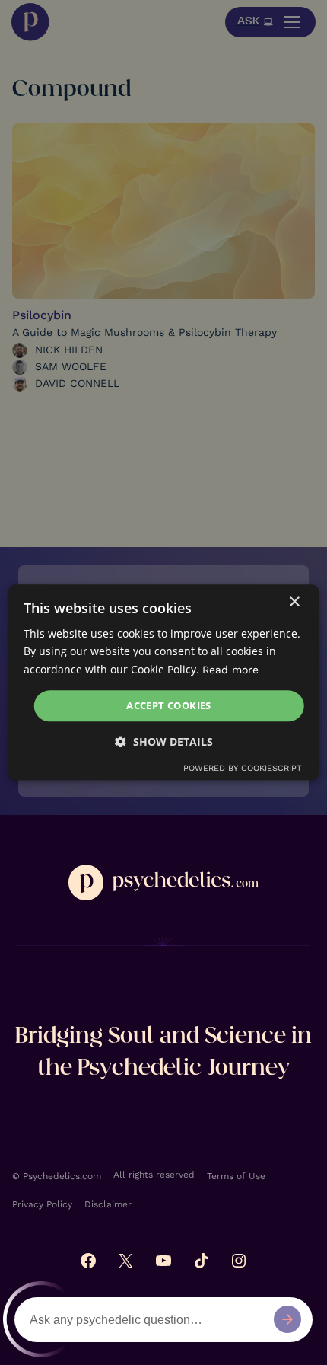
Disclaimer (108, 1204)
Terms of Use (236, 1176)
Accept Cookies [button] (168, 705)
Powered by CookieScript (242, 769)
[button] (164, 742)
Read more (230, 669)
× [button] (294, 602)
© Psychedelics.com (56, 1176)
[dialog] (163, 682)
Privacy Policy (42, 1204)
